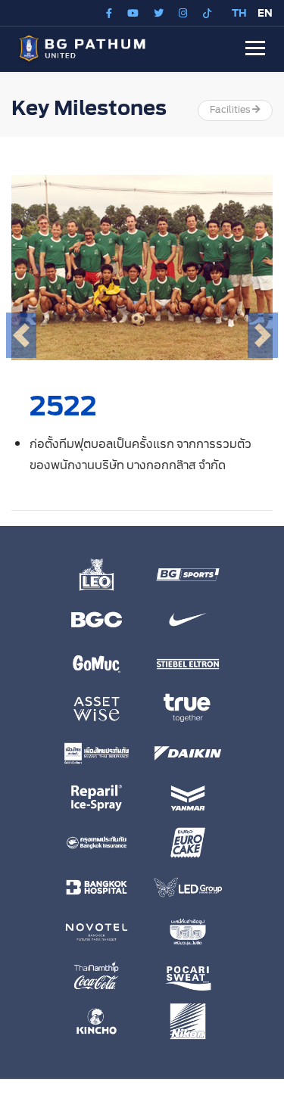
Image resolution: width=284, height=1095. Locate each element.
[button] (255, 48)
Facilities (231, 109)
